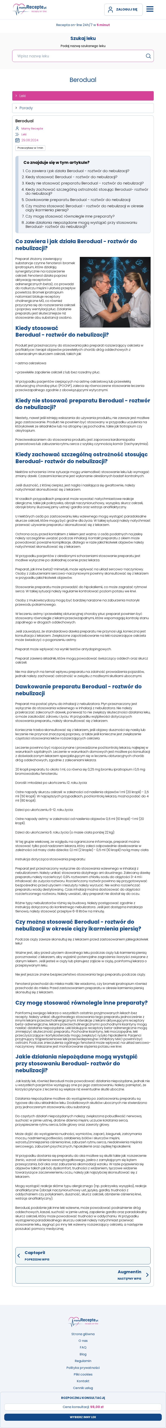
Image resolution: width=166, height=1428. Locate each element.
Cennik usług (83, 1388)
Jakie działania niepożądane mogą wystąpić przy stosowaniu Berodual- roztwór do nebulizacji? (81, 224)
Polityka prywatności (83, 1367)
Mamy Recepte (32, 129)
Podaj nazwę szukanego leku (83, 46)
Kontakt (83, 1381)
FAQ (83, 1347)
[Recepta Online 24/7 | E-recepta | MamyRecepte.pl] (29, 9)
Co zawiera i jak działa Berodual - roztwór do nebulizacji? (77, 170)
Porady (26, 107)
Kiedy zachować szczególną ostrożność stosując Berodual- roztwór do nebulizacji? (87, 191)
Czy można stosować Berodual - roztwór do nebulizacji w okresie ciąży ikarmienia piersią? (85, 208)
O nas (83, 1340)
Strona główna (83, 1334)
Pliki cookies (83, 1374)
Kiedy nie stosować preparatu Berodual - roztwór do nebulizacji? (85, 183)
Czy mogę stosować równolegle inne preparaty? (70, 216)
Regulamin (83, 1361)
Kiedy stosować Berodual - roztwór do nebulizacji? (71, 176)
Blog (83, 1354)
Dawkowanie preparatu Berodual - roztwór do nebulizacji (78, 199)
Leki (22, 95)
